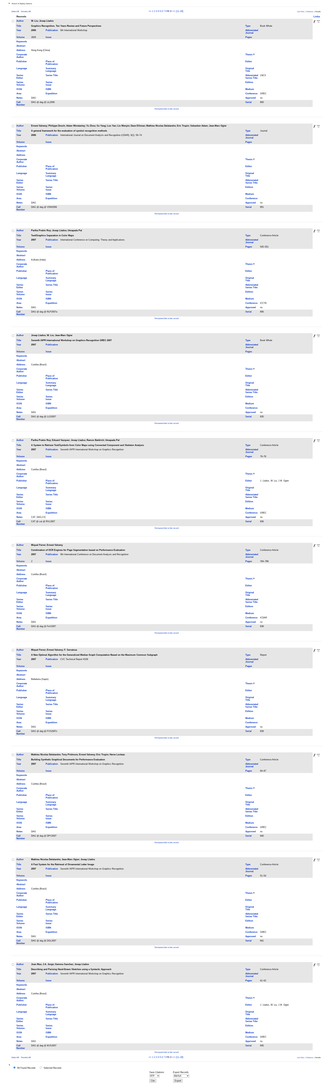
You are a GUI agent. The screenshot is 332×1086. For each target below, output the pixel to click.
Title (18, 26)
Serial (248, 102)
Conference (251, 93)
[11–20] (179, 11)
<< (150, 11)
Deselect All (26, 11)
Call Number (20, 103)
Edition (249, 82)
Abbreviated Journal (251, 31)
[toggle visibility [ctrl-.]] (10, 1065)
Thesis (248, 54)
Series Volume (20, 83)
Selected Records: (53, 1068)
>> (173, 11)
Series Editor (19, 76)
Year (18, 30)
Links (316, 16)
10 (170, 11)
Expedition (51, 93)
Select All (15, 11)
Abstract (20, 46)
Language (21, 68)
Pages (248, 37)
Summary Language (51, 69)
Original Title (249, 69)
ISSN (19, 89)
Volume (20, 37)
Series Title (52, 75)
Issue (48, 37)
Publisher (21, 61)
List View (300, 11)
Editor (248, 61)
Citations (309, 11)
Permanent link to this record (167, 109)
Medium (249, 89)
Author (20, 21)
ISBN (48, 89)
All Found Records (26, 1068)
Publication (52, 30)
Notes (19, 98)
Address (20, 50)
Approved (250, 98)
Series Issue (49, 83)
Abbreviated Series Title (251, 76)
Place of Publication (52, 62)
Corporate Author (21, 55)
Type (247, 26)
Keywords (21, 41)
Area (18, 93)
